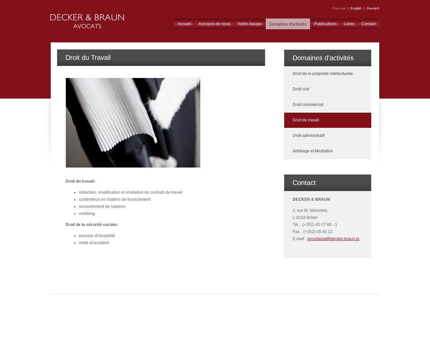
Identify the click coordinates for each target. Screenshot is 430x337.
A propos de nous (214, 24)
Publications (325, 24)
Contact (368, 24)
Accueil (184, 24)
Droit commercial (308, 104)
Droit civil (301, 89)
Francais (338, 8)
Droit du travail (306, 120)
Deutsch (373, 8)
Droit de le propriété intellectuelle (323, 73)
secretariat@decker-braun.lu (333, 238)
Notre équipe (250, 24)
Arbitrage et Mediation (313, 151)
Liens (349, 24)
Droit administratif (309, 135)
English (356, 8)
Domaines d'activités (288, 24)
